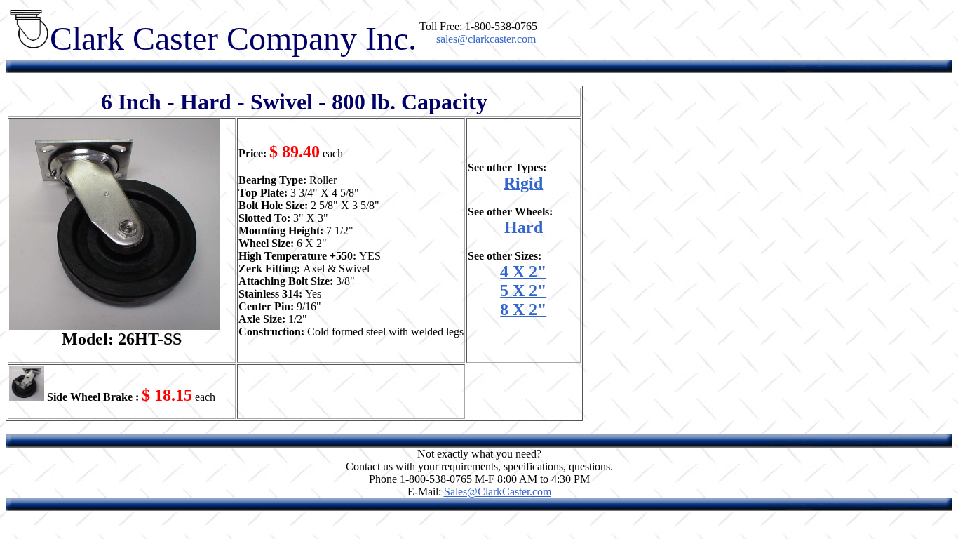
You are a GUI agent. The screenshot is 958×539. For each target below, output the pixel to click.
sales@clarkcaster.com (486, 39)
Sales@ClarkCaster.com (497, 492)
